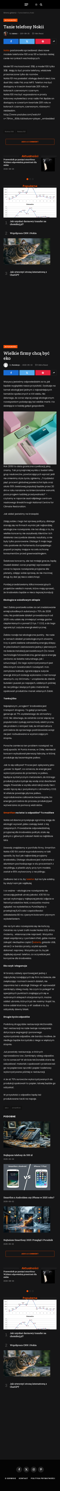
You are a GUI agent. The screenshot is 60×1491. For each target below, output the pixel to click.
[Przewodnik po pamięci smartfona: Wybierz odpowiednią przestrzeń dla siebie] (49, 165)
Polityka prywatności (43, 1478)
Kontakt (23, 1478)
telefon (30, 879)
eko (7, 1107)
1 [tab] (27, 179)
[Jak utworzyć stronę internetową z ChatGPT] (30, 253)
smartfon (16, 1107)
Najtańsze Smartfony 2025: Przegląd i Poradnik (28, 1239)
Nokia (6, 50)
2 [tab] (30, 179)
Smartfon (9, 812)
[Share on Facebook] (11, 41)
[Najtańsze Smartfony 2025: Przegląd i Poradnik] (30, 1221)
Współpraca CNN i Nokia (23, 233)
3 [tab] (32, 179)
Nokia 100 (9, 131)
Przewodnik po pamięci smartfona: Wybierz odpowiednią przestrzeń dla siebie (20, 162)
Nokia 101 (21, 131)
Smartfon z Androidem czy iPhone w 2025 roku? (28, 1197)
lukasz (14, 33)
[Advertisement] (30, 309)
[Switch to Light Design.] (36, 4)
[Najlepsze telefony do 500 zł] (30, 1136)
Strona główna (9, 13)
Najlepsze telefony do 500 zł (18, 1155)
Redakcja (16, 365)
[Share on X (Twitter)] (27, 41)
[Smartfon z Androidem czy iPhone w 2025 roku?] (30, 1179)
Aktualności (10, 20)
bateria (37, 942)
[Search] (40, 4)
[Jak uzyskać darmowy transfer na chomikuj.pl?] (30, 203)
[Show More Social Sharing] (54, 41)
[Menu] (26, 4)
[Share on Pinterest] (43, 41)
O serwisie (10, 1478)
